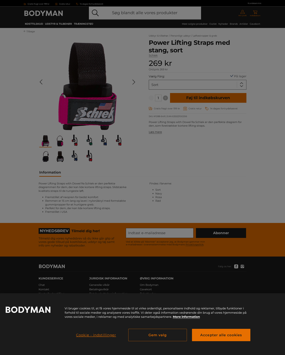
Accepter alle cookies (221, 335)
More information (186, 317)
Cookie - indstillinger (96, 335)
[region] (142, 324)
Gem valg (157, 335)
